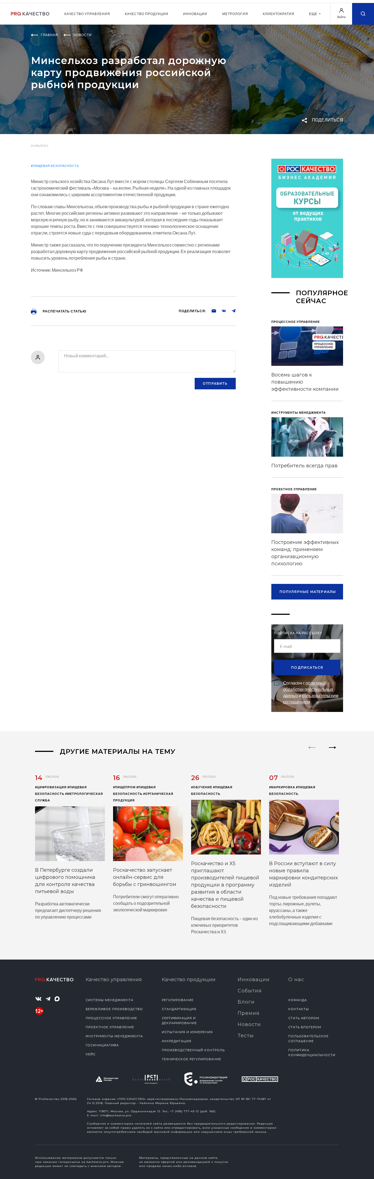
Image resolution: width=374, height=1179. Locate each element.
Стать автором (303, 1018)
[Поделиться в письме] (211, 310)
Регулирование (178, 1000)
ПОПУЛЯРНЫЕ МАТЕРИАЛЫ (308, 592)
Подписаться (307, 667)
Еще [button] (313, 14)
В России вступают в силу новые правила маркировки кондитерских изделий (303, 874)
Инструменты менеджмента (114, 1036)
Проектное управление (110, 1027)
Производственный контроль (193, 1050)
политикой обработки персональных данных (308, 689)
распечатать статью (64, 311)
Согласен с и (310, 692)
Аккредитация (176, 1041)
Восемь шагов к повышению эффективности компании (305, 382)
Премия (249, 1013)
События (250, 991)
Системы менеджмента (109, 1000)
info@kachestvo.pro (115, 1115)
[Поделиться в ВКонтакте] (221, 310)
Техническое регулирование (191, 1059)
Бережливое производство (114, 1009)
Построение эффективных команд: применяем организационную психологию (305, 553)
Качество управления (87, 14)
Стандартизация (179, 1009)
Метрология (235, 14)
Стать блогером (304, 1027)
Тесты (246, 1036)
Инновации (195, 14)
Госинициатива (102, 1045)
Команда (297, 1000)
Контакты (298, 1009)
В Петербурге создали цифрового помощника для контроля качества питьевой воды (65, 880)
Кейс (91, 1054)
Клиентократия (278, 14)
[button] (332, 752)
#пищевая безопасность (55, 165)
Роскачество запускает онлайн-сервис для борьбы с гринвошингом (144, 877)
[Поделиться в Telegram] (231, 310)
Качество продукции (146, 14)
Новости (249, 1024)
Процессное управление (111, 1018)
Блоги (246, 1002)
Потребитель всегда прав (304, 466)
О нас (296, 980)
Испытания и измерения (187, 1032)
